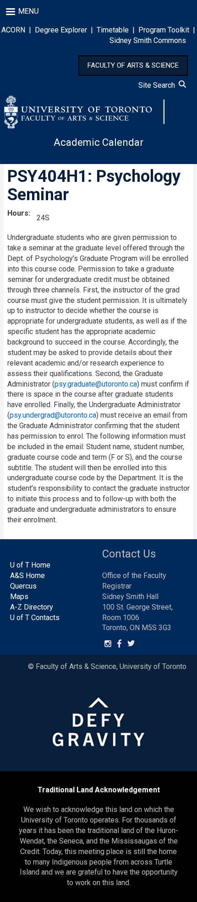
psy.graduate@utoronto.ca (96, 384)
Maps (19, 596)
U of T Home (30, 565)
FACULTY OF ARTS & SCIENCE (133, 65)
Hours (17, 213)
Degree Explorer (61, 30)
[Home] (84, 112)
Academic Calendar (98, 142)
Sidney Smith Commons (147, 40)
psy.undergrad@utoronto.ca (53, 415)
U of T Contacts (35, 617)
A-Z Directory (31, 607)
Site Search (158, 85)
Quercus (23, 586)
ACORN (13, 30)
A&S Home (27, 575)
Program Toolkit (163, 30)
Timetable (113, 30)
